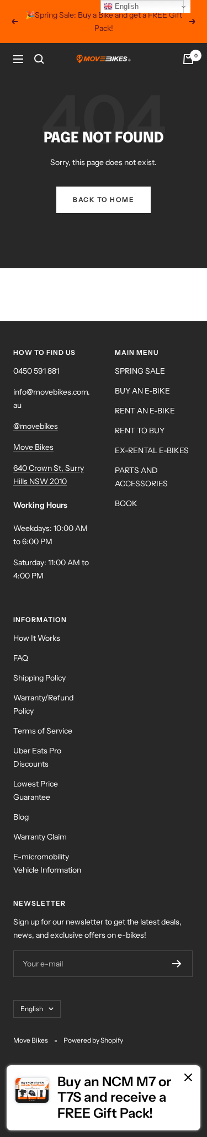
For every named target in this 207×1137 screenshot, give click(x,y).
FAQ (20, 658)
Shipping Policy (39, 678)
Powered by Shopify (93, 1040)
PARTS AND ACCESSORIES (141, 476)
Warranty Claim (40, 837)
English (31, 1009)
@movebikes (35, 426)
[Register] (177, 964)
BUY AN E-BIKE (142, 391)
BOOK (126, 503)
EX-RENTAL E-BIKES (152, 450)
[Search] (39, 59)
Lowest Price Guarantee (35, 790)
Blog (21, 817)
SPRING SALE (140, 371)
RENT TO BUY (139, 430)
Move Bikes (33, 447)
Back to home (103, 199)
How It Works (36, 638)
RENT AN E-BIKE (145, 411)
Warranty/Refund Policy (43, 704)
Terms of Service (42, 731)
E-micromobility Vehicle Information (47, 863)
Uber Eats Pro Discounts (37, 757)
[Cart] (188, 59)
